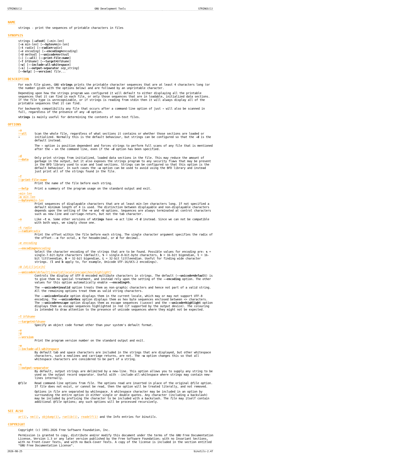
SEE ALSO (15, 411)
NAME (11, 22)
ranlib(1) (70, 416)
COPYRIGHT (16, 424)
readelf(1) (89, 416)
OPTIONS (14, 124)
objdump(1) (50, 416)
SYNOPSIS (15, 35)
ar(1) (22, 416)
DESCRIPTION (18, 79)
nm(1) (34, 416)
